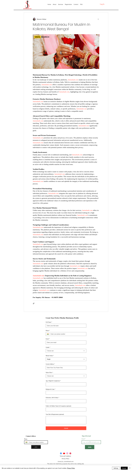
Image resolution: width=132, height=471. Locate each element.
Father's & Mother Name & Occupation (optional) (58, 406)
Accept (124, 468)
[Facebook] (61, 453)
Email (48, 339)
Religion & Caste (50, 389)
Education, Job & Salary (52, 397)
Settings (116, 468)
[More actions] (98, 19)
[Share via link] (33, 303)
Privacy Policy (71, 468)
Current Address (50, 364)
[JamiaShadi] (64, 453)
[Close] (130, 468)
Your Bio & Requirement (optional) (55, 414)
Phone (48, 330)
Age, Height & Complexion (53, 381)
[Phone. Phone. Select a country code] (48, 334)
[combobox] (66, 351)
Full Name (49, 322)
